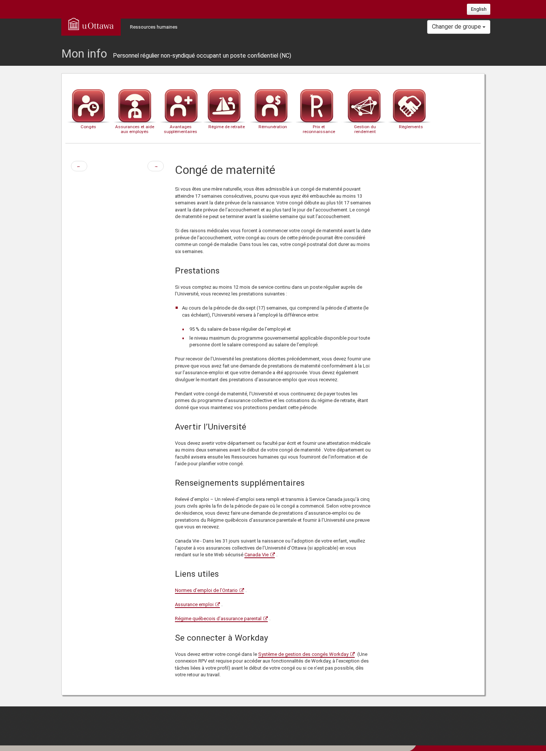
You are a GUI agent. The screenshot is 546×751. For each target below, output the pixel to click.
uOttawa (91, 24)
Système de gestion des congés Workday (303, 654)
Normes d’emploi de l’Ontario (206, 590)
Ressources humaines (154, 27)
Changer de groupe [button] (457, 26)
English (479, 9)
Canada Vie (256, 554)
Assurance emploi (194, 604)
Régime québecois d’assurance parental (218, 618)
